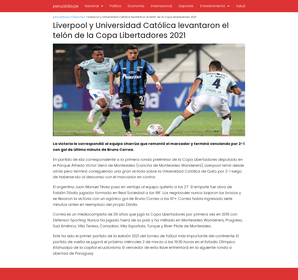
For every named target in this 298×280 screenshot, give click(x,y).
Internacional (161, 6)
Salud (240, 6)
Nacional (92, 6)
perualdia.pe (65, 6)
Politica (115, 6)
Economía (136, 6)
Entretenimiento (212, 6)
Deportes (186, 6)
